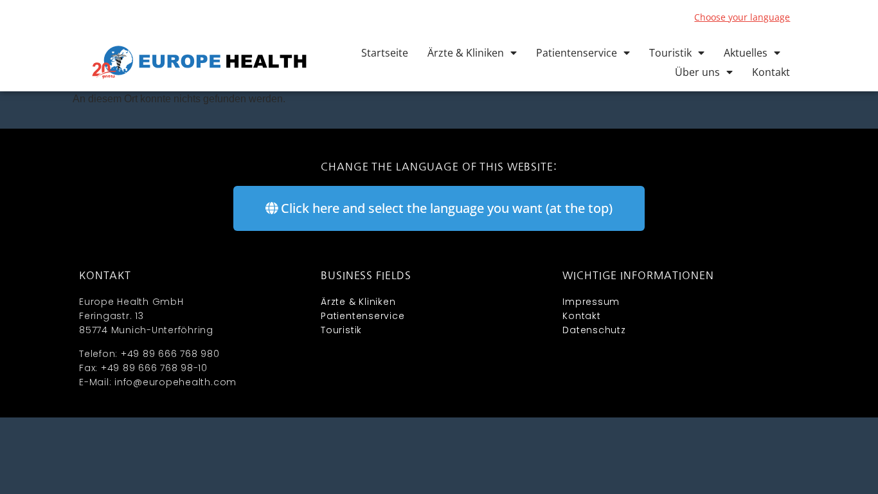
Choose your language (742, 17)
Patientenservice (576, 53)
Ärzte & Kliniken (465, 53)
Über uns (697, 72)
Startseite (384, 53)
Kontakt (771, 72)
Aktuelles (745, 53)
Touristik (670, 53)
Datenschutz (593, 330)
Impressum (591, 301)
